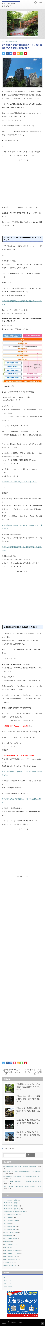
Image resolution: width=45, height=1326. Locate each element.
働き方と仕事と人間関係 (10, 1238)
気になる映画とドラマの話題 (11, 1253)
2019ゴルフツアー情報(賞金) (11, 1205)
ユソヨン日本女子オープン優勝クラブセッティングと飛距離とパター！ (33, 1072)
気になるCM (7, 1247)
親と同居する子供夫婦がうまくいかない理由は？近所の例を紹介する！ (28, 1134)
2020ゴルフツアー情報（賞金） (12, 1208)
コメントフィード (8, 1283)
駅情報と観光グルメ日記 (10, 1265)
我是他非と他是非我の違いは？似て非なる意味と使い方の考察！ (21, 1166)
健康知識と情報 (8, 1235)
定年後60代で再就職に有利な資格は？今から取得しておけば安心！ (28, 1110)
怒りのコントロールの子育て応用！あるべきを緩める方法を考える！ (22, 1176)
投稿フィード (7, 1280)
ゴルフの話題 (7, 1223)
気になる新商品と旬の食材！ (11, 1250)
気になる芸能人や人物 (10, 1256)
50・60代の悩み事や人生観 (10, 41)
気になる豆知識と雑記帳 (10, 1259)
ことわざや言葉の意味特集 (11, 1220)
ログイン (6, 1277)
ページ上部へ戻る (42, 1323)
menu (40, 2)
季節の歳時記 (7, 1241)
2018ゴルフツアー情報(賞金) (11, 1202)
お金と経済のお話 (8, 1217)
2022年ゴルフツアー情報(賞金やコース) (14, 1211)
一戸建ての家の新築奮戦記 (11, 1232)
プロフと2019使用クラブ (10, 1229)
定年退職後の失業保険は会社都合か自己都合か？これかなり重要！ (11, 1072)
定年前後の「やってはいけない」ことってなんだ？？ (19, 482)
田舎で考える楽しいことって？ (10, 4)
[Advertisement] (22, 183)
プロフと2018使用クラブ (10, 1226)
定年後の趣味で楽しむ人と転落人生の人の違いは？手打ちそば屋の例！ (28, 1098)
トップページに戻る (8, 1148)
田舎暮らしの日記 (8, 1262)
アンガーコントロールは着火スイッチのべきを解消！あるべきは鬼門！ (22, 1181)
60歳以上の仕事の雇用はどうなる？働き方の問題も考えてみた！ (28, 1122)
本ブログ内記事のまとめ (10, 1244)
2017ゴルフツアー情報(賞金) (11, 1200)
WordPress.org (8, 1286)
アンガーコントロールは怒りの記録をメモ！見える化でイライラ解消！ (22, 1186)
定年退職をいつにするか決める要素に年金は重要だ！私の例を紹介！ (28, 1086)
